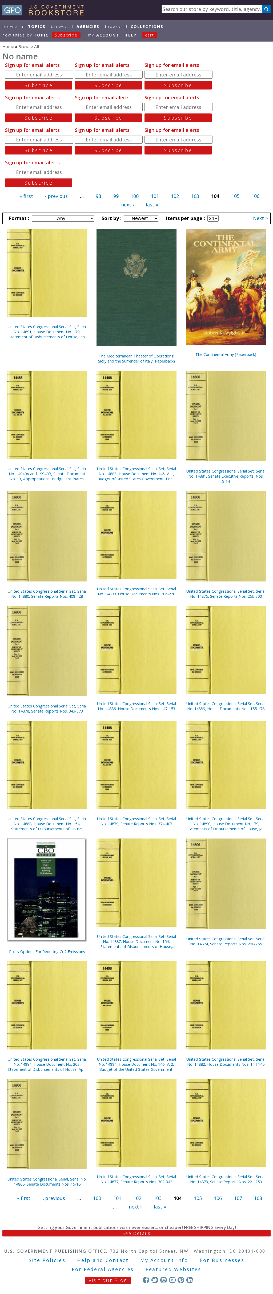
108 (258, 1198)
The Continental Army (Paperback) (225, 354)
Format (18, 218)
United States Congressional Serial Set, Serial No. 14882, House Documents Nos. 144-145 (225, 1062)
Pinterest (181, 1280)
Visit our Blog (108, 1280)
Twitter (154, 1280)
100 (135, 196)
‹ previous (56, 196)
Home (8, 46)
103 (195, 196)
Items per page (185, 218)
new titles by (40, 35)
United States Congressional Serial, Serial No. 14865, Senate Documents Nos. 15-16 (47, 1182)
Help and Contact (103, 1260)
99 (116, 196)
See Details (136, 1233)
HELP (130, 35)
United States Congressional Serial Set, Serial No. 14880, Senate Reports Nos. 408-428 (47, 594)
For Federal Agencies (103, 1269)
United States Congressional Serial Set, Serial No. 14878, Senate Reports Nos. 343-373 (47, 708)
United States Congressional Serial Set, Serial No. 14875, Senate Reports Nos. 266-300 (225, 594)
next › (127, 204)
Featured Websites (173, 1269)
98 (98, 196)
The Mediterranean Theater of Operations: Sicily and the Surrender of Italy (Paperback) (136, 358)
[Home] (45, 13)
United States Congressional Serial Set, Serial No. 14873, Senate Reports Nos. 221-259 (225, 1179)
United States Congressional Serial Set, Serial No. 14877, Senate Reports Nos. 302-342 (136, 1179)
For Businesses (222, 1260)
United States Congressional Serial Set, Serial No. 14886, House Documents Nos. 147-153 (136, 706)
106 (255, 196)
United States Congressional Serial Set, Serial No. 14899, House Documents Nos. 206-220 (136, 591)
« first (26, 196)
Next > (260, 218)
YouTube (172, 1280)
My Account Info (164, 1260)
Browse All (24, 26)
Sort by (111, 218)
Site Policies (47, 1260)
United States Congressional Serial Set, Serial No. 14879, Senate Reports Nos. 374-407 (136, 821)
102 (175, 196)
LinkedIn (189, 1280)
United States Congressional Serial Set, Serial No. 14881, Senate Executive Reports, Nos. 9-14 (225, 476)
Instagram (163, 1280)
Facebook (146, 1280)
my (103, 35)
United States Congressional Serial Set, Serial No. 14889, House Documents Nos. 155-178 (225, 706)
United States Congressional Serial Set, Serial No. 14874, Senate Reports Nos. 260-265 (225, 941)
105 (235, 196)
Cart (149, 35)
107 (238, 1198)
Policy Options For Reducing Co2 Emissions (47, 951)
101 (155, 196)
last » (152, 204)
